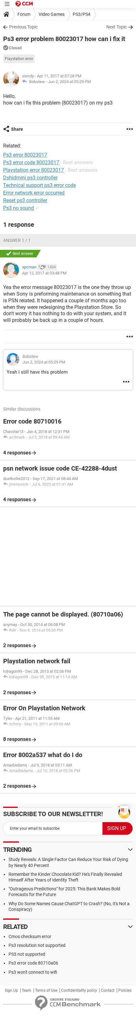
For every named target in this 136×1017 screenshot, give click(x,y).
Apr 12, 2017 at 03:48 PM (44, 273)
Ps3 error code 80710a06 (33, 963)
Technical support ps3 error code (39, 185)
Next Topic (116, 26)
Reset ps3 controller (25, 200)
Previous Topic (23, 26)
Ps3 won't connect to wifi (33, 972)
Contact (107, 990)
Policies (125, 990)
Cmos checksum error (30, 936)
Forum (23, 14)
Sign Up (11, 990)
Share (17, 129)
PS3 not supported (27, 954)
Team (26, 990)
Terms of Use (46, 990)
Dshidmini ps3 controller (30, 178)
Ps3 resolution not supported (37, 945)
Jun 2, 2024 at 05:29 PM (69, 81)
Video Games (52, 14)
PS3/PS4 (81, 14)
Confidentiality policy (79, 990)
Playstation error (19, 59)
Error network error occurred (34, 193)
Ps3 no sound (18, 208)
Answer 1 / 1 (17, 240)
